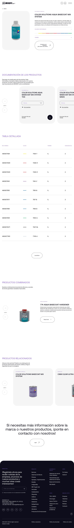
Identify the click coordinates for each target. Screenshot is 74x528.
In (20, 509)
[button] (62, 3)
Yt (16, 509)
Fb (12, 509)
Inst (3, 509)
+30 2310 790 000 (6, 504)
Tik (8, 509)
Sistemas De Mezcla (39, 11)
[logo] (8, 3)
